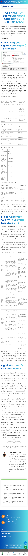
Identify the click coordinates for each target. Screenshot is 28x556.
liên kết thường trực (16, 447)
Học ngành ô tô (5, 231)
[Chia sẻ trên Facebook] (10, 442)
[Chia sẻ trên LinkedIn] (20, 442)
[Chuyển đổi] (25, 530)
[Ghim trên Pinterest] (17, 442)
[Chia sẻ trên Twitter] (13, 442)
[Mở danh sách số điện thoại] (25, 547)
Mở (7, 38)
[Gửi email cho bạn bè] (15, 442)
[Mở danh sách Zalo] (25, 543)
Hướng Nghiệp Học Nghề (14, 10)
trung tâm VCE (15, 28)
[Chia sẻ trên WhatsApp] (8, 442)
